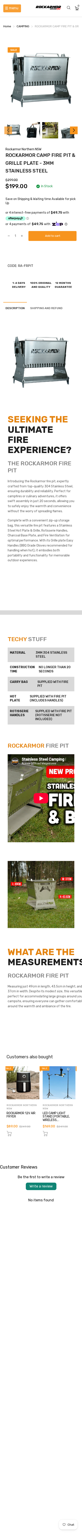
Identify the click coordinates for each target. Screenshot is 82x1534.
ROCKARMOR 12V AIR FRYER (21, 1114)
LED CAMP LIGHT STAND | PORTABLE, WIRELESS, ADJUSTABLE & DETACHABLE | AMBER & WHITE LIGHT (58, 1121)
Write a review (41, 1186)
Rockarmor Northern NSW (23, 149)
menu (13, 8)
